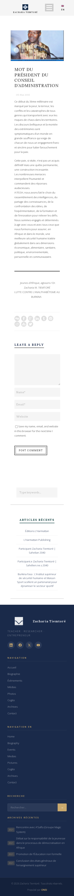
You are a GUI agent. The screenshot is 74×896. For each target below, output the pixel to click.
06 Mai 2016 (23, 95)
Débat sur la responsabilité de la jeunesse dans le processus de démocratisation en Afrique (37, 843)
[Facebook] (20, 645)
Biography (13, 743)
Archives (12, 706)
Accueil (11, 667)
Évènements (14, 680)
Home (11, 736)
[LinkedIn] (11, 645)
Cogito (11, 700)
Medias (11, 756)
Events (11, 749)
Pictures (12, 762)
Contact (12, 713)
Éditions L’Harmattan (37, 531)
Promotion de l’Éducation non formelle (35, 854)
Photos (11, 693)
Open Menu (49, 7)
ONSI (44, 889)
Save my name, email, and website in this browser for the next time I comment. (36, 431)
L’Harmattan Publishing (37, 540)
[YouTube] (38, 645)
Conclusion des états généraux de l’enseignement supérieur (32, 863)
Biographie (13, 674)
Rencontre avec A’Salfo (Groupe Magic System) (35, 829)
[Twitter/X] (29, 645)
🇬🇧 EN (63, 7)
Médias (11, 687)
